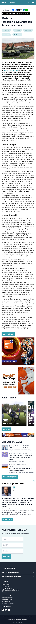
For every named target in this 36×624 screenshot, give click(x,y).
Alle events (6, 429)
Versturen (6, 556)
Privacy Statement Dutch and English (18, 619)
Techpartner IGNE (18, 622)
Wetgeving (6, 30)
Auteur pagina (7, 519)
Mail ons (4, 592)
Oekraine (17, 30)
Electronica (28, 30)
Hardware (6, 35)
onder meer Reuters (11, 70)
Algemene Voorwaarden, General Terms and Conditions (17, 617)
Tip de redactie (8, 334)
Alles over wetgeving (10, 477)
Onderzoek (17, 35)
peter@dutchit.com (8, 603)
